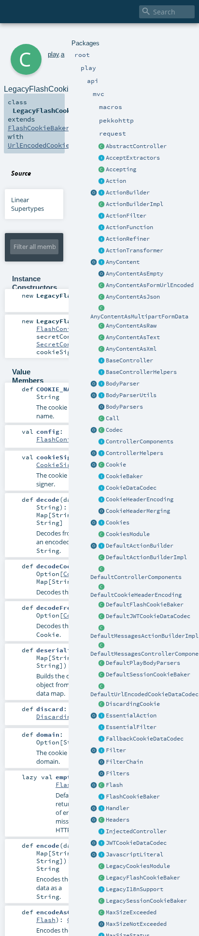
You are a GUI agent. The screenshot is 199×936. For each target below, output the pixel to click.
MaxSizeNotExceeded (136, 924)
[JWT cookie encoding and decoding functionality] (101, 843)
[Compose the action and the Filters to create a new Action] (101, 762)
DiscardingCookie (133, 704)
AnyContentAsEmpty (134, 273)
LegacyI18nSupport (134, 889)
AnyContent (123, 262)
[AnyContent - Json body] (101, 297)
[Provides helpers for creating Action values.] (101, 193)
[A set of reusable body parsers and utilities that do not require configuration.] (101, 395)
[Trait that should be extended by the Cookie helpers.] (101, 477)
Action (116, 181)
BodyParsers (124, 406)
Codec (114, 430)
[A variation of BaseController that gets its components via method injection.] (101, 832)
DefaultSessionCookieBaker (148, 674)
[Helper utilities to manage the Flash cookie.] (101, 797)
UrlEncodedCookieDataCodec (56, 145)
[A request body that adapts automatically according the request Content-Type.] (101, 262)
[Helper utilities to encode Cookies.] (94, 523)
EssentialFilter (131, 727)
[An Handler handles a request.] (101, 808)
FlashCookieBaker (133, 796)
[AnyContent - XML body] (101, 349)
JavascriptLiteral (134, 854)
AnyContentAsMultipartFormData (139, 316)
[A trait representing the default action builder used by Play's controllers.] (101, 546)
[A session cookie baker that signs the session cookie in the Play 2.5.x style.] (101, 901)
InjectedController (136, 831)
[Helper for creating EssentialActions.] (94, 716)
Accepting (121, 169)
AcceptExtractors (133, 157)
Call (112, 418)
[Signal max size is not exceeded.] (101, 924)
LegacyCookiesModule (138, 866)
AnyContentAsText (133, 337)
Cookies (117, 522)
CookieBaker (124, 476)
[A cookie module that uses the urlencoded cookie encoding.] (101, 866)
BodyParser (123, 383)
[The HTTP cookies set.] (101, 523)
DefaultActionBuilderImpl (146, 557)
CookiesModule (128, 534)
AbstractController (136, 146)
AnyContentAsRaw (131, 325)
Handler (117, 808)
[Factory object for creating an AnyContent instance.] (94, 262)
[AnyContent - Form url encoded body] (101, 285)
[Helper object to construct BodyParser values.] (94, 384)
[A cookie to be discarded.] (101, 704)
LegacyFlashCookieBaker (143, 877)
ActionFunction (129, 227)
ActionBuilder (128, 192)
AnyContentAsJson (133, 296)
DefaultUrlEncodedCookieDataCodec (144, 694)
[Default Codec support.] (94, 430)
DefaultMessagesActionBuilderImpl (144, 636)
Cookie (116, 464)
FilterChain (124, 761)
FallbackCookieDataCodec (145, 738)
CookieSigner (59, 464)
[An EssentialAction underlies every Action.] (101, 716)
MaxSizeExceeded (131, 912)
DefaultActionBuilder (139, 545)
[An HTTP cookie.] (101, 465)
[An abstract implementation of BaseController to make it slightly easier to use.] (101, 147)
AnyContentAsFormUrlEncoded (150, 285)
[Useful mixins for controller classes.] (101, 453)
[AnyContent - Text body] (101, 338)
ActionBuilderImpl (134, 204)
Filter (116, 750)
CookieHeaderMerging (138, 511)
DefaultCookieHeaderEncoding (136, 595)
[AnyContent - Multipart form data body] (101, 309)
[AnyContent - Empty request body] (101, 274)
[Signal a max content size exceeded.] (101, 913)
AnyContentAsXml (131, 348)
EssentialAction (131, 715)
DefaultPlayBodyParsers (143, 663)
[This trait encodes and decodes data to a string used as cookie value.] (101, 488)
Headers (117, 819)
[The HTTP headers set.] (101, 820)
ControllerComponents (139, 441)
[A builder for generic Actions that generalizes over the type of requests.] (101, 228)
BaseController (129, 360)
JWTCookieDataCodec (136, 843)
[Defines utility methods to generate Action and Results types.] (101, 361)
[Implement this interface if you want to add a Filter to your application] (101, 751)
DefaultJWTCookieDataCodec (148, 616)
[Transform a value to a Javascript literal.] (101, 855)
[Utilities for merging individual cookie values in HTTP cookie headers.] (101, 511)
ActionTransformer (134, 250)
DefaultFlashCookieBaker (145, 604)
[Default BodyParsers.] (101, 407)
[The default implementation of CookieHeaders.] (101, 587)
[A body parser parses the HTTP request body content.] (101, 384)
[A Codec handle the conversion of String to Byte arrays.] (101, 430)
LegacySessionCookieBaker (146, 900)
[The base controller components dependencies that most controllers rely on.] (101, 442)
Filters (117, 773)
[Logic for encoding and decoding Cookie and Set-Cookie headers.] (101, 500)
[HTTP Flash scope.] (101, 785)
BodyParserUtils (131, 395)
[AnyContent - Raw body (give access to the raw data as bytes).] (101, 326)
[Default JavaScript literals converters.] (94, 855)
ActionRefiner (128, 238)
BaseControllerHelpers (141, 372)
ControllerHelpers (134, 453)
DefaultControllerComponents (136, 577)
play (53, 54)
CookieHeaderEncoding (139, 499)
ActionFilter (126, 215)
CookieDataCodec (131, 487)
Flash (114, 785)
